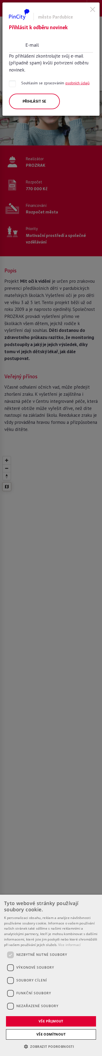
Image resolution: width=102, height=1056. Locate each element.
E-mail (32, 44)
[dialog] (51, 975)
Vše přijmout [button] (51, 1021)
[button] (51, 1046)
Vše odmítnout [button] (51, 1034)
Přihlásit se (34, 101)
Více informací (69, 944)
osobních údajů (77, 83)
